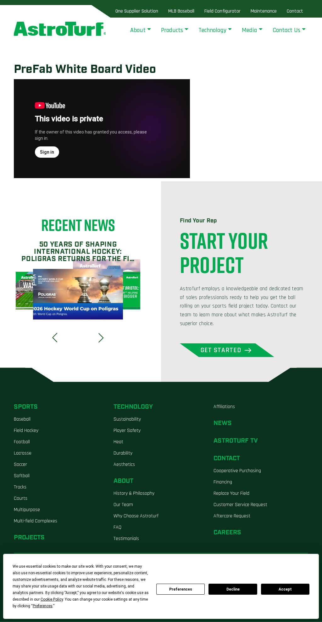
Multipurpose (27, 509)
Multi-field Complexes (35, 521)
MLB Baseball (181, 11)
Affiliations (224, 406)
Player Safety (127, 430)
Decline (233, 589)
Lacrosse (22, 453)
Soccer (20, 464)
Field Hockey (26, 430)
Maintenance (264, 11)
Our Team (123, 504)
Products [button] (172, 30)
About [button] (138, 30)
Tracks (20, 487)
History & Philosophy (134, 493)
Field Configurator (222, 11)
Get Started (221, 350)
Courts (20, 498)
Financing (223, 482)
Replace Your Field (231, 493)
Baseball (22, 419)
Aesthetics (124, 464)
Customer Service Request (240, 504)
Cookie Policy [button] (52, 599)
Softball (22, 475)
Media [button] (249, 30)
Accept (285, 589)
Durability (123, 453)
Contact (295, 11)
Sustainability (127, 419)
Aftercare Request (232, 516)
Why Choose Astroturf (136, 516)
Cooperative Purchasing (237, 470)
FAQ (117, 527)
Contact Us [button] (286, 30)
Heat (118, 442)
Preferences (180, 589)
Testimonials (126, 538)
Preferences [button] (43, 606)
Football (22, 442)
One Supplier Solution (136, 11)
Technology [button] (212, 30)
